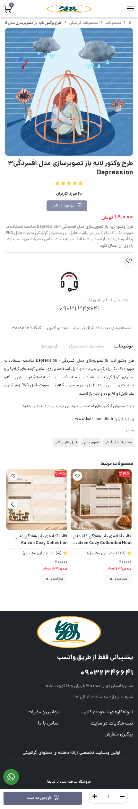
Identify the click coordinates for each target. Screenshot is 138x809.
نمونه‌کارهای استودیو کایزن (107, 712)
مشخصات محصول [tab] (86, 346)
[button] (125, 504)
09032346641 (106, 673)
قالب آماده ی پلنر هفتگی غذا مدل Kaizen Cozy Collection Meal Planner (102, 540)
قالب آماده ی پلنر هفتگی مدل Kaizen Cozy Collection (41, 540)
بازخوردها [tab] (49, 346)
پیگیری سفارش (119, 734)
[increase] (95, 796)
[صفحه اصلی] (131, 23)
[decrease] (122, 796)
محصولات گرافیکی (83, 23)
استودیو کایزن (58, 328)
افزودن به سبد (40, 798)
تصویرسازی (90, 442)
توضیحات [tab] (123, 346)
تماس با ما (48, 723)
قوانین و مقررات (43, 712)
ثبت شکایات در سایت (112, 723)
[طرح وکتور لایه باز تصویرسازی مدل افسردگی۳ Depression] (69, 632)
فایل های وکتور (65, 442)
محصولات (113, 23)
